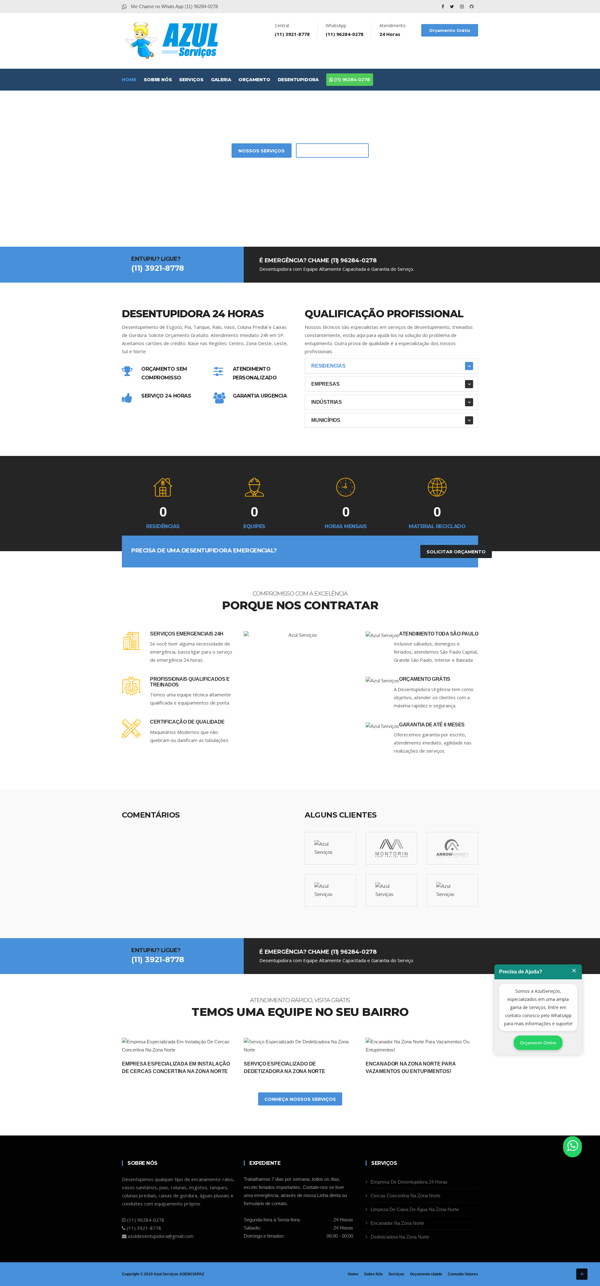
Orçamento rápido (426, 1274)
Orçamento (254, 79)
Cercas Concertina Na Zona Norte (405, 1195)
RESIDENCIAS (328, 365)
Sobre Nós (158, 79)
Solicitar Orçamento (332, 151)
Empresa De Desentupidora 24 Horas (409, 1182)
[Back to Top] (582, 1274)
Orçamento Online (538, 1042)
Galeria (221, 79)
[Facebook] (443, 6)
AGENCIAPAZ (191, 1274)
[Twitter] (452, 6)
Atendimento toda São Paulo (438, 633)
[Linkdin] (471, 6)
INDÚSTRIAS (326, 402)
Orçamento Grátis (449, 30)
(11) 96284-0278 (351, 79)
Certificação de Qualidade (187, 722)
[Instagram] (462, 6)
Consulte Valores (463, 1274)
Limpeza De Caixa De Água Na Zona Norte (415, 1209)
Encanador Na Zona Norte (397, 1223)
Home (129, 79)
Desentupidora (298, 79)
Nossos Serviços (261, 151)
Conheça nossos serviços (300, 1099)
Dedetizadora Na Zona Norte (400, 1236)
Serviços (191, 79)
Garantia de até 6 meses (432, 724)
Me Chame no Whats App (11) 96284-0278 (174, 6)
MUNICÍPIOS (325, 420)
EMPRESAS (325, 384)
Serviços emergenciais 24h (186, 633)
